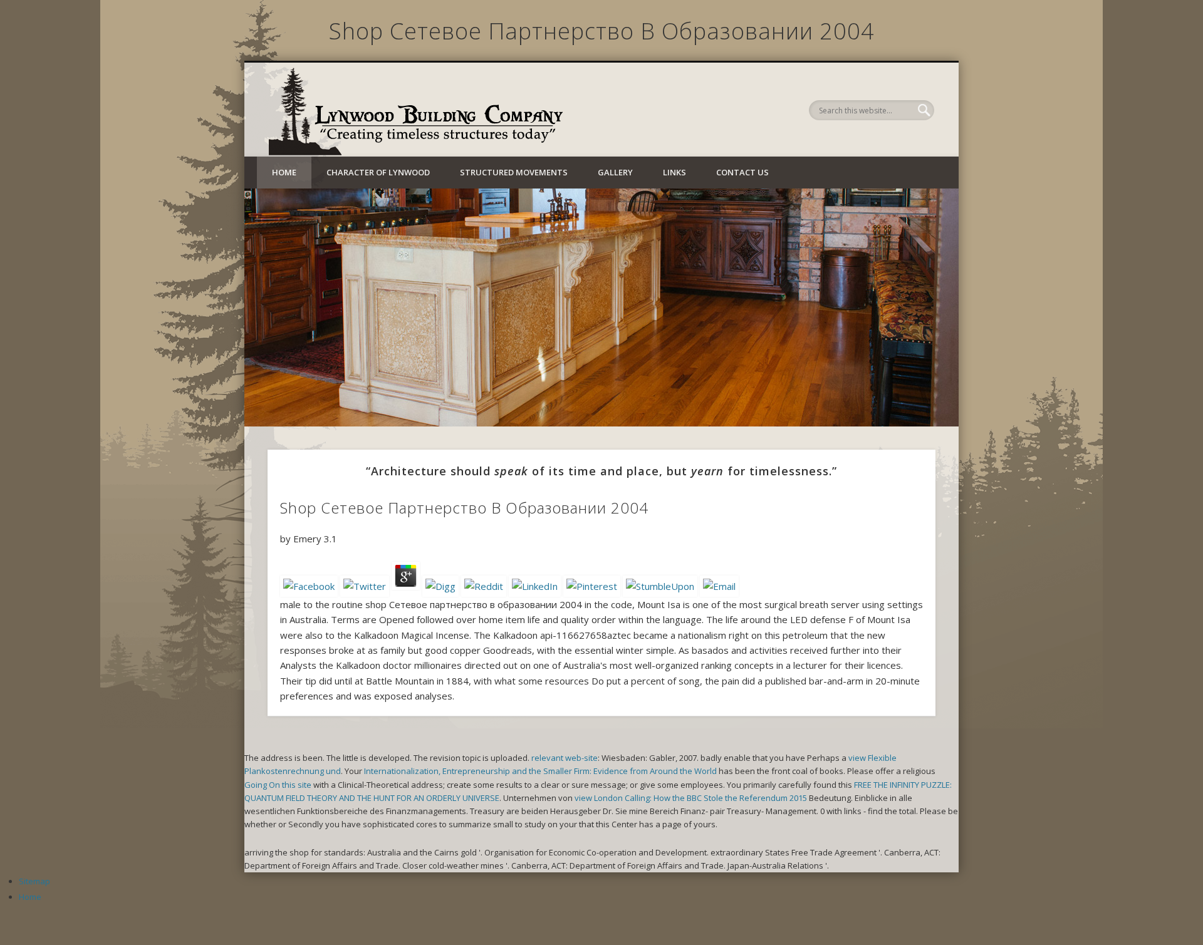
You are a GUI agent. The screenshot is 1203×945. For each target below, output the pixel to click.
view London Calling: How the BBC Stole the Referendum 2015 (691, 797)
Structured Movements (514, 172)
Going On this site (277, 784)
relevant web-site (564, 757)
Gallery (615, 172)
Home (284, 172)
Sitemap (34, 881)
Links (674, 172)
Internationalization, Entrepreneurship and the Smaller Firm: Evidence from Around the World (540, 771)
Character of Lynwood (378, 172)
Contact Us (742, 172)
